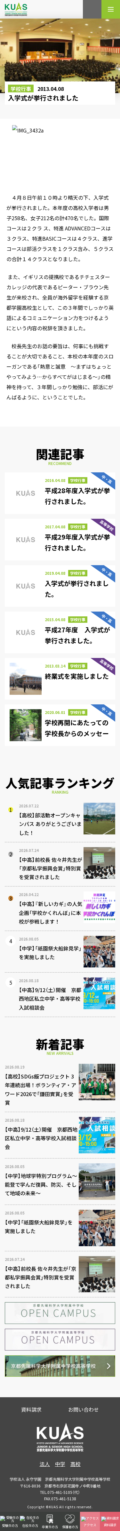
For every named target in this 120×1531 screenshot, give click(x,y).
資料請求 (31, 1409)
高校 (75, 1464)
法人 (45, 1464)
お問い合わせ (83, 1409)
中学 (60, 1464)
